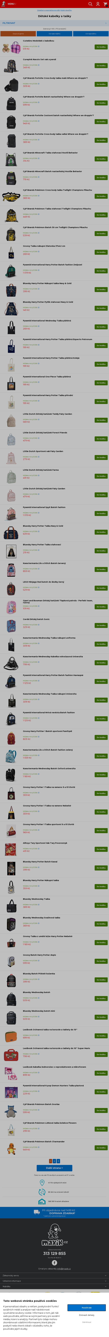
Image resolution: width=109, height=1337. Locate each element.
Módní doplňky (66, 10)
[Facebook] (54, 1262)
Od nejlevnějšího (54, 34)
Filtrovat (9, 23)
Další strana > (54, 1168)
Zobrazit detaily (86, 1315)
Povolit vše (87, 1308)
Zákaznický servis (11, 1275)
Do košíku (101, 47)
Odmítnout (86, 1322)
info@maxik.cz (64, 1269)
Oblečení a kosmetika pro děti (48, 10)
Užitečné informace (12, 1281)
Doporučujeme (18, 34)
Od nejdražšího (90, 34)
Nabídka (6, 1286)
